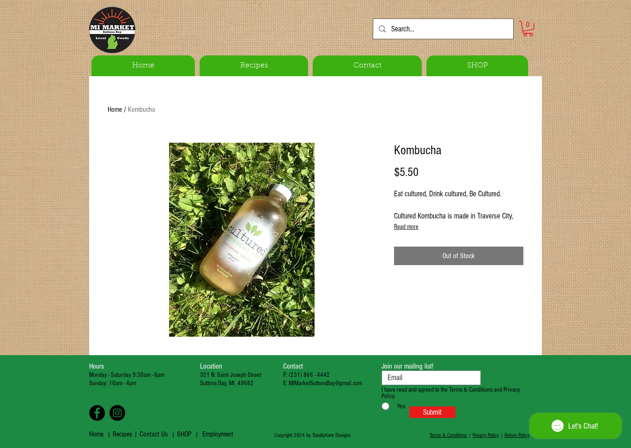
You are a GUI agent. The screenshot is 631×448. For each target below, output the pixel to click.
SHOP (184, 434)
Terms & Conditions (448, 435)
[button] (528, 28)
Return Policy (516, 435)
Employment (217, 434)
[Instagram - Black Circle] (117, 413)
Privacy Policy (486, 435)
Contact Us (154, 434)
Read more (406, 226)
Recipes (123, 434)
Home (115, 109)
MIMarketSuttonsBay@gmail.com (325, 383)
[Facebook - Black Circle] (97, 413)
